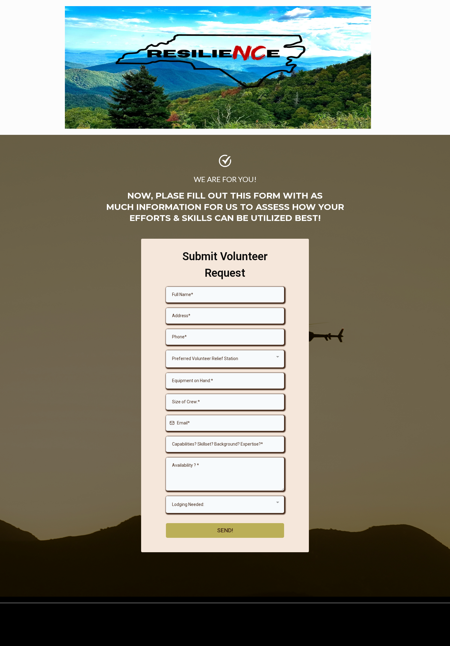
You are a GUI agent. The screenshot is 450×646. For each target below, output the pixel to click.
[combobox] (225, 358)
